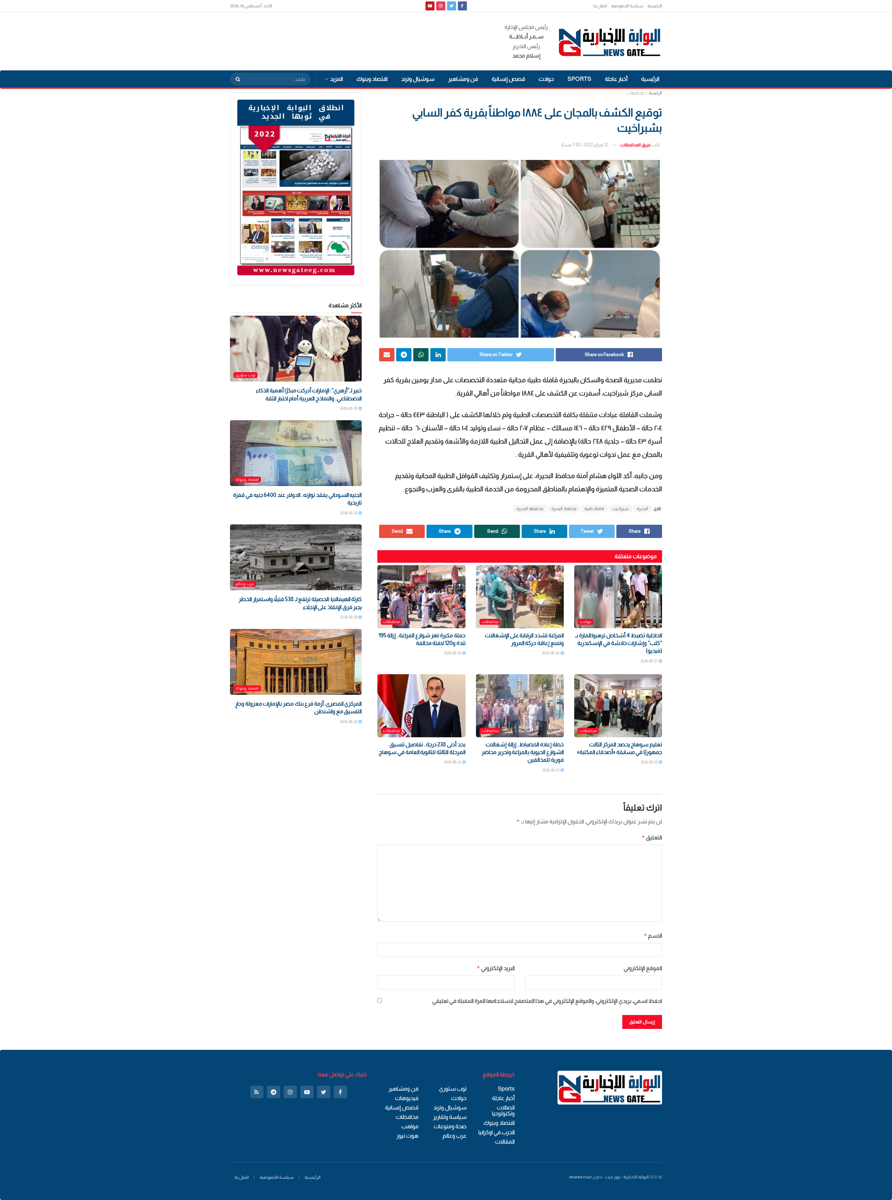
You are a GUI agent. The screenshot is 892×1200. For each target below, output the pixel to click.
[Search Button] (235, 79)
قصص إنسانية (508, 79)
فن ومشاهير (463, 79)
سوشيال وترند (418, 79)
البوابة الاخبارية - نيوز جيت (627, 1177)
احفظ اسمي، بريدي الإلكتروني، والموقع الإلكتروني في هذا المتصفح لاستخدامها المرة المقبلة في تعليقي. (546, 1001)
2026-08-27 (649, 661)
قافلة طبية (594, 508)
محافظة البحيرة (529, 508)
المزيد (336, 79)
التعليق (651, 837)
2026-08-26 (551, 653)
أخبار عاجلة (616, 79)
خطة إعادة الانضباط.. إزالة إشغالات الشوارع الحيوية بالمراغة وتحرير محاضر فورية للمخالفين (523, 752)
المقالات (505, 1142)
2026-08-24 (453, 653)
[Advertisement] (357, 40)
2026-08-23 (649, 762)
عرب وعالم (245, 584)
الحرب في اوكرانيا (496, 1132)
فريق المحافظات (635, 144)
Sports (579, 79)
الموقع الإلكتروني (643, 968)
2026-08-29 (349, 408)
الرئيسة (655, 93)
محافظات (635, 93)
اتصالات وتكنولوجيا (503, 1110)
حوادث (546, 79)
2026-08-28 (349, 513)
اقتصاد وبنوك (371, 79)
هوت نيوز (407, 1136)
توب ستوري (245, 375)
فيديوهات (406, 1098)
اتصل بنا (600, 5)
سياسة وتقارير (450, 1117)
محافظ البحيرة (563, 508)
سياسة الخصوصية (627, 5)
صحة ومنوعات (450, 1126)
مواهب (409, 1126)
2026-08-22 (453, 762)
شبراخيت (620, 508)
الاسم (653, 935)
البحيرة (642, 508)
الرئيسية (654, 5)
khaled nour (580, 1177)
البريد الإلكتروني (495, 968)
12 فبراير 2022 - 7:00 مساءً (584, 144)
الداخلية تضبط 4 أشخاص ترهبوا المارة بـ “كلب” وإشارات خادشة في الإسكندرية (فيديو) (618, 643)
